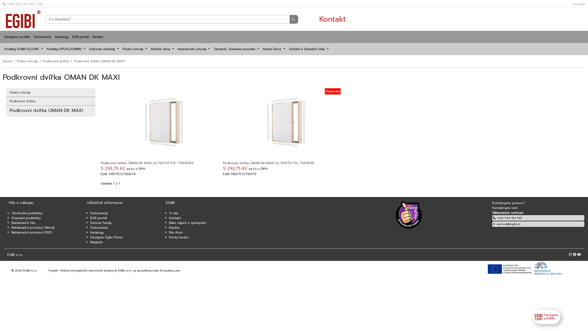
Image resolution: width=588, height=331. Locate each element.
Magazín (96, 242)
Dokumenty (42, 36)
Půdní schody (133, 49)
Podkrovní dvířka (56, 61)
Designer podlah (17, 36)
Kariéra (98, 36)
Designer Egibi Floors (106, 237)
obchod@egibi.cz (508, 224)
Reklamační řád (23, 222)
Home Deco (273, 49)
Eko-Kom (176, 232)
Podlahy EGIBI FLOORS (22, 49)
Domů (7, 61)
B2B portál (80, 36)
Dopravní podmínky (26, 218)
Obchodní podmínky (27, 213)
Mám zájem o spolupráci (187, 222)
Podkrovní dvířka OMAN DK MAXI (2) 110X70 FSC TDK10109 (147, 163)
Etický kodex (179, 237)
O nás (173, 213)
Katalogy (62, 36)
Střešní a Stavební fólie (307, 49)
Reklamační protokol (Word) (33, 227)
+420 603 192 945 (20, 4)
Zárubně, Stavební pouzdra (235, 49)
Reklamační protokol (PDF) (32, 232)
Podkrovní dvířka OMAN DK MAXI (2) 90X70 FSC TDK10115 (268, 163)
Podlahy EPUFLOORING (65, 49)
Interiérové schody (193, 49)
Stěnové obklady (102, 49)
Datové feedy (101, 222)
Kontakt (579, 4)
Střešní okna (161, 49)
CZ (40, 4)
